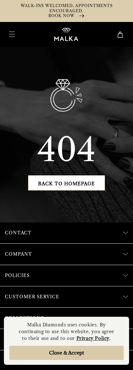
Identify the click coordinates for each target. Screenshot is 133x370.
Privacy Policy (93, 338)
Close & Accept (66, 353)
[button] (12, 34)
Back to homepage (66, 184)
